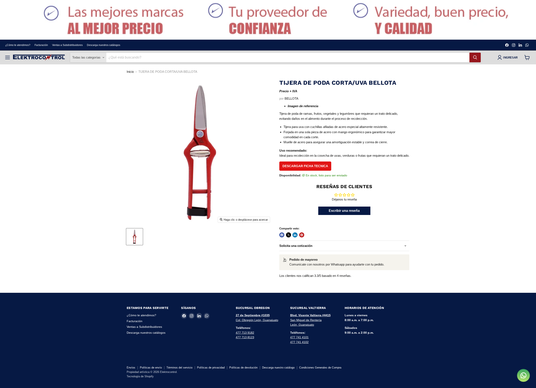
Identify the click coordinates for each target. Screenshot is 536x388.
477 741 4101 (299, 337)
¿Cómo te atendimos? (17, 45)
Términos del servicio (179, 367)
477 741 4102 (299, 342)
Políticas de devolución (243, 367)
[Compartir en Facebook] (281, 234)
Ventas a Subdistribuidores (67, 45)
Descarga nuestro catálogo (278, 367)
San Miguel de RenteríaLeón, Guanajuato (310, 320)
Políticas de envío (151, 367)
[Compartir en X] (288, 234)
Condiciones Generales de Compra (320, 367)
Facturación (41, 45)
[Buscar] (475, 57)
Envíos (131, 367)
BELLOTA (291, 98)
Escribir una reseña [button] (344, 210)
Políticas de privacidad (211, 367)
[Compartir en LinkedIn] (295, 234)
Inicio (130, 71)
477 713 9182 (245, 332)
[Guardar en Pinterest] (301, 234)
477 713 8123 (245, 337)
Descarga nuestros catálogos (103, 45)
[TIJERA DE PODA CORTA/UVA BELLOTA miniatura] (134, 236)
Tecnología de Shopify (140, 376)
